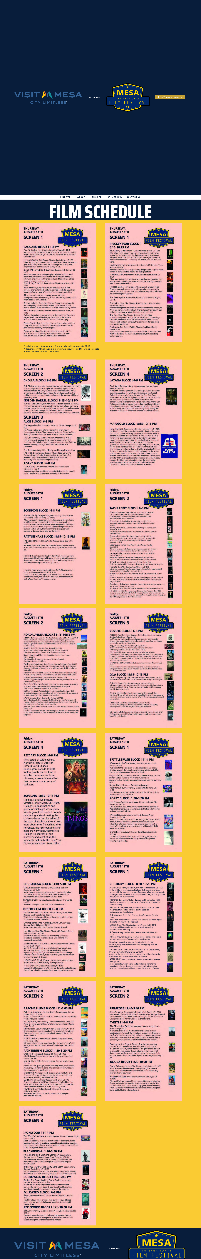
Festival (65, 197)
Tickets (96, 197)
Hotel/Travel (114, 197)
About (81, 197)
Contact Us (133, 197)
